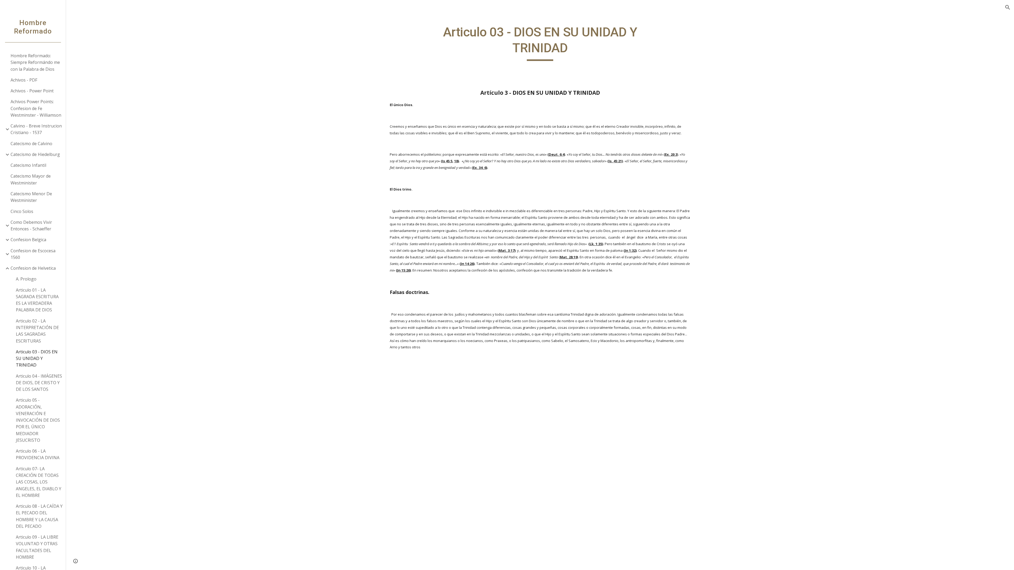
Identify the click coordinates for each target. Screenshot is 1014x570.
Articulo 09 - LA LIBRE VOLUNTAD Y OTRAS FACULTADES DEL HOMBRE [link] (37, 547)
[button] (1007, 7)
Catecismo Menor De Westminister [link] (31, 197)
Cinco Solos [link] (22, 211)
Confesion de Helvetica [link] (33, 268)
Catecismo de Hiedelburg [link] (35, 154)
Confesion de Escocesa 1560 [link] (33, 254)
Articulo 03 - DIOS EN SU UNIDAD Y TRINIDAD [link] (37, 358)
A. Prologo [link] (26, 279)
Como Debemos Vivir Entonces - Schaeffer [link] (31, 225)
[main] (540, 42)
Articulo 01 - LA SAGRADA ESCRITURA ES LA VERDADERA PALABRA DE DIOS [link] (37, 300)
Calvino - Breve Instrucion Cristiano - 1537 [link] (36, 129)
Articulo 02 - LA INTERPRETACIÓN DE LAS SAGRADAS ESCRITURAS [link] (37, 331)
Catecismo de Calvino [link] (31, 143)
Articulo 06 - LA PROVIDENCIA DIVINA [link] (37, 454)
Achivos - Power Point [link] (32, 91)
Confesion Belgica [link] (28, 240)
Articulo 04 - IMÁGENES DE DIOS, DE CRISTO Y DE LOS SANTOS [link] (39, 382)
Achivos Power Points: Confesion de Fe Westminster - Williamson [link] (36, 108)
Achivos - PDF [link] (24, 80)
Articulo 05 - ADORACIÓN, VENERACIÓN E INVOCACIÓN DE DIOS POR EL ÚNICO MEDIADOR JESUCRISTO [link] (38, 420)
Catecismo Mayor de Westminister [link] (31, 179)
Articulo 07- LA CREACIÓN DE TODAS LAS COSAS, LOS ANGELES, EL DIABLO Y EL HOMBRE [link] (38, 482)
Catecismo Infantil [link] (28, 165)
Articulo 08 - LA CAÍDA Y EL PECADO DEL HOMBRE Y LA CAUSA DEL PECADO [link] (39, 516)
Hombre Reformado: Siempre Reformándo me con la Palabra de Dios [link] (35, 62)
